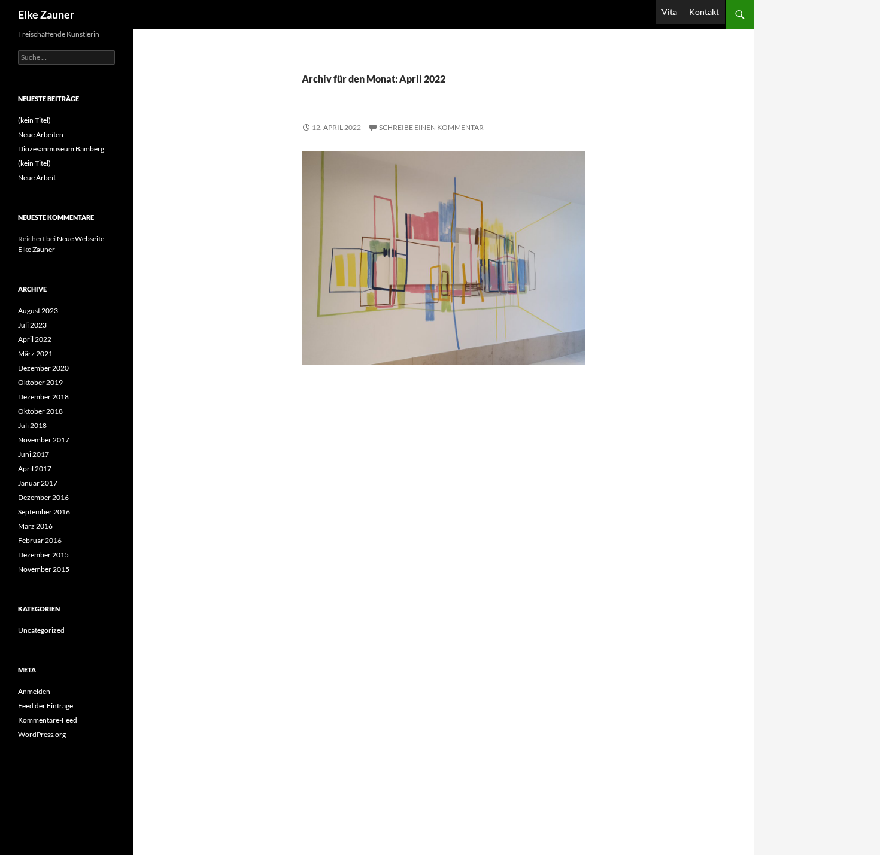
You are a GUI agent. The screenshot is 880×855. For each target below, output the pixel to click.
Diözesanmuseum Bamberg (61, 148)
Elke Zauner (46, 14)
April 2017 (34, 468)
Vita (669, 12)
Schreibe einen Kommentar (431, 127)
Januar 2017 (37, 482)
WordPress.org (42, 734)
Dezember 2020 (43, 367)
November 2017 (43, 439)
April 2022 (34, 339)
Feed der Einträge (45, 705)
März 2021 (35, 353)
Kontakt (704, 12)
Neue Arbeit (37, 177)
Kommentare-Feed (47, 719)
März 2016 (35, 526)
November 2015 (43, 569)
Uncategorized (41, 630)
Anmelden (34, 691)
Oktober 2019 (40, 382)
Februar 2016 (40, 540)
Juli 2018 (32, 425)
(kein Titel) (34, 120)
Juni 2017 (33, 454)
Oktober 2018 (40, 411)
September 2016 (44, 511)
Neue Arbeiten (40, 134)
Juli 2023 (32, 324)
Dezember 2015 (43, 554)
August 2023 (38, 310)
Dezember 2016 (43, 497)
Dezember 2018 (43, 396)
